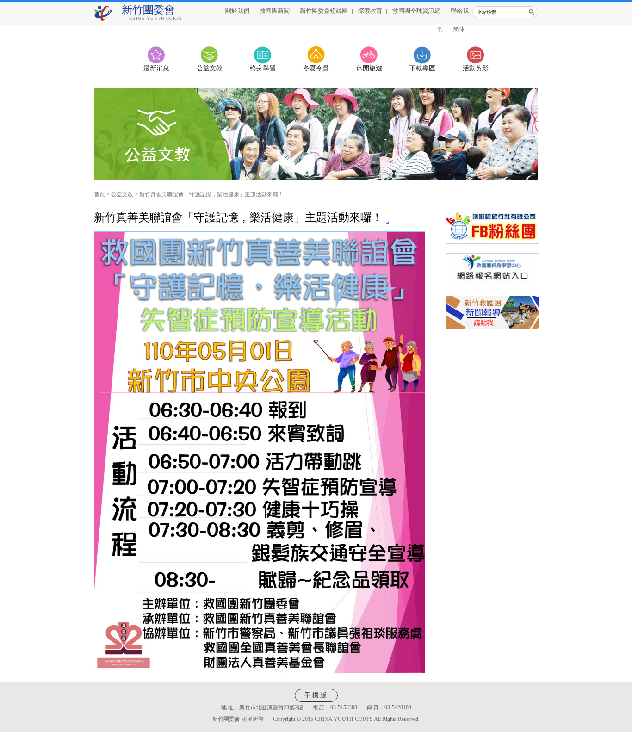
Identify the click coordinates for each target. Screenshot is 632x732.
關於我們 (237, 10)
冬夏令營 (316, 68)
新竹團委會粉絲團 (324, 10)
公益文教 (210, 68)
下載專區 (422, 68)
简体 (459, 29)
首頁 (99, 194)
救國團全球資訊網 (416, 10)
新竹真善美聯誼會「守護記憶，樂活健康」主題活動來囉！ (211, 194)
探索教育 (370, 10)
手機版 (316, 695)
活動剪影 (476, 68)
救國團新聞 (275, 10)
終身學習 (263, 68)
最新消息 (156, 68)
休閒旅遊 (369, 68)
